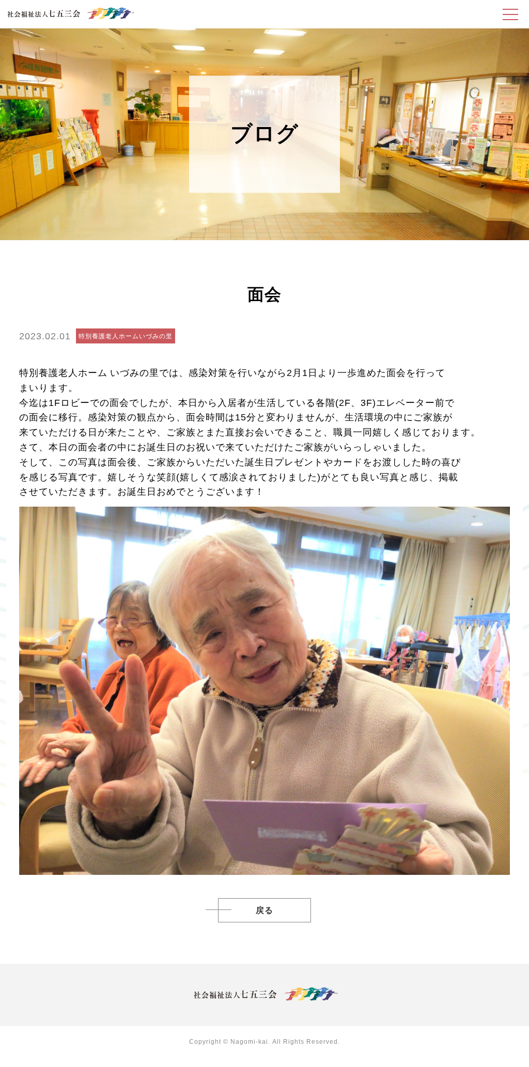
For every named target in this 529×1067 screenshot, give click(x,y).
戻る (264, 910)
